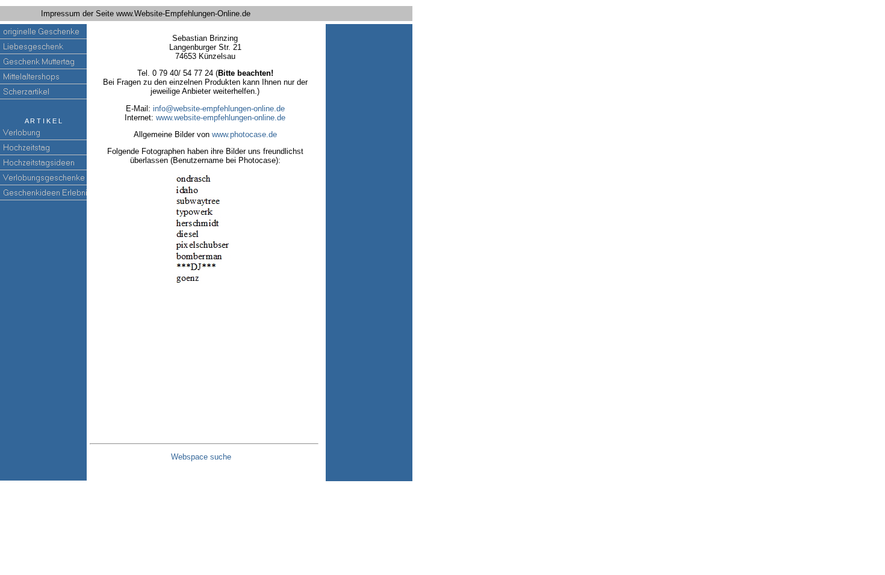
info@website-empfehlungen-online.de (219, 108)
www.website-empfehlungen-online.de (220, 117)
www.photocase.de (244, 134)
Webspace (201, 456)
